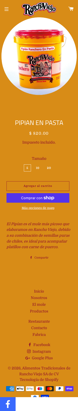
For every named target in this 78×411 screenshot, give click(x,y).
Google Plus (42, 358)
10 (38, 168)
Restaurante (39, 321)
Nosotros (39, 298)
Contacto (39, 328)
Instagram (41, 352)
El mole (39, 305)
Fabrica (39, 335)
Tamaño (39, 159)
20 (49, 168)
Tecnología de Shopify (39, 380)
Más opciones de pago (38, 208)
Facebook (41, 345)
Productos (39, 311)
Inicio (39, 291)
